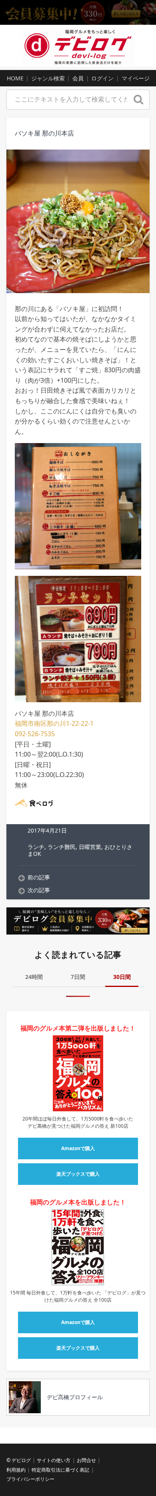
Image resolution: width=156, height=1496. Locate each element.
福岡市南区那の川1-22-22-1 (54, 723)
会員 (78, 78)
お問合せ (86, 1460)
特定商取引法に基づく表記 (60, 1469)
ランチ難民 (62, 847)
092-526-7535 (35, 733)
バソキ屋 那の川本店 (44, 133)
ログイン (102, 78)
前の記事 (39, 877)
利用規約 (16, 1469)
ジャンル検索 (48, 78)
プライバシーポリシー (30, 1479)
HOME (15, 78)
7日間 (78, 977)
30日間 (122, 977)
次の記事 (39, 890)
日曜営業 (90, 847)
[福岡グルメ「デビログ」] (78, 46)
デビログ (21, 1460)
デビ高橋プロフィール (75, 1397)
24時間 (34, 977)
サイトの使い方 (53, 1460)
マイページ (136, 78)
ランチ (36, 847)
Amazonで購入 (78, 1148)
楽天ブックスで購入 (78, 1173)
